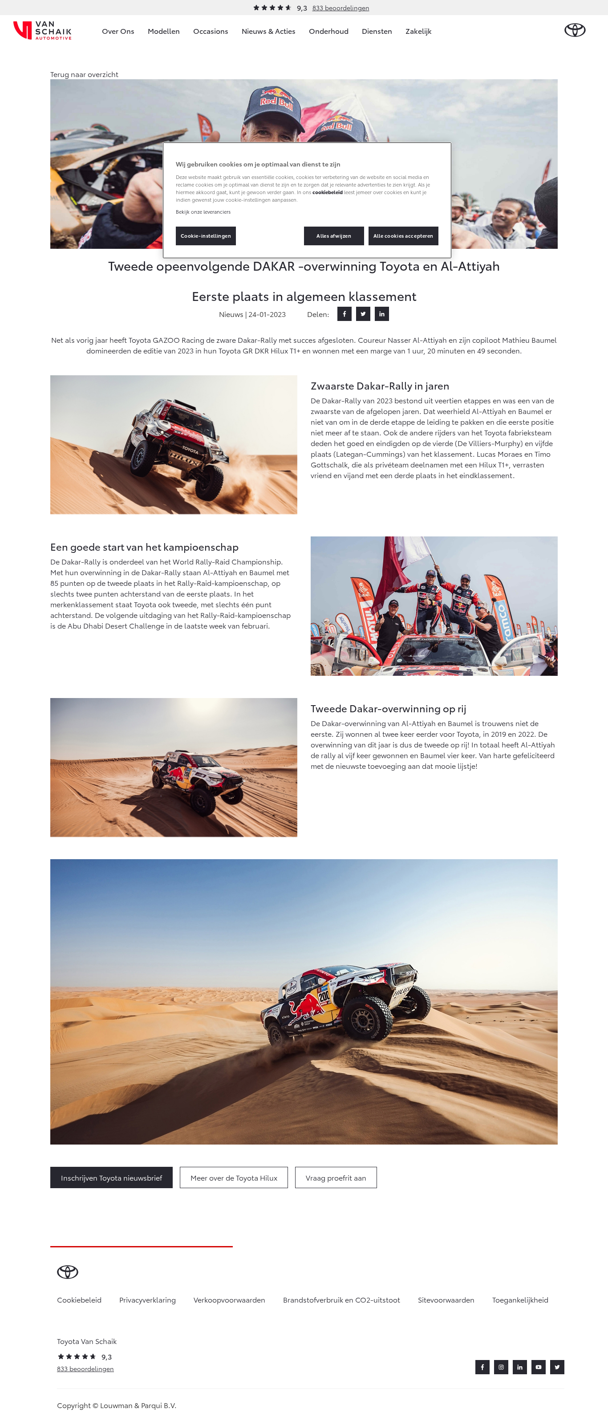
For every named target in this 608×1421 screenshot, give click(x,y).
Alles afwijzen (333, 235)
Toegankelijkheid (520, 1299)
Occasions (210, 30)
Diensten (377, 30)
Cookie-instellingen (206, 235)
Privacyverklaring (147, 1299)
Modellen (164, 30)
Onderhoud (329, 30)
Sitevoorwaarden (446, 1299)
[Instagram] (501, 1367)
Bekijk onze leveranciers (203, 211)
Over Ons (118, 30)
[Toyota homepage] (575, 30)
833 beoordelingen (340, 7)
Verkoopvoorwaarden (229, 1299)
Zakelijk (418, 30)
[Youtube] (538, 1367)
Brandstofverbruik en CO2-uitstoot (341, 1299)
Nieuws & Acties (269, 30)
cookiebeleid (327, 191)
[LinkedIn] (382, 314)
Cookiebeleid (79, 1299)
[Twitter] (363, 314)
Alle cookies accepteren (403, 235)
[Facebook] (344, 314)
